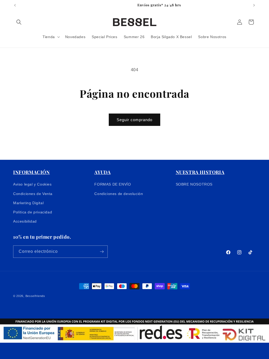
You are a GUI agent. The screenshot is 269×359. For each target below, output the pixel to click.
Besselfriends (35, 296)
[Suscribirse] (101, 251)
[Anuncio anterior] (15, 5)
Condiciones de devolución (118, 194)
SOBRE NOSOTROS (194, 184)
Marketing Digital (28, 203)
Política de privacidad (32, 212)
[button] (19, 22)
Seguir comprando (134, 119)
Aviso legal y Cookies (32, 184)
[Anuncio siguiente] (254, 5)
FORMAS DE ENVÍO (112, 184)
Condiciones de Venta (33, 194)
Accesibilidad (25, 221)
